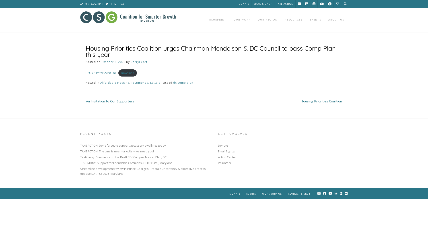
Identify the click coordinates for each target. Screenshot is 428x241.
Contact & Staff (299, 193)
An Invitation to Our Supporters (110, 101)
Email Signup (263, 3)
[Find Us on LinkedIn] (306, 4)
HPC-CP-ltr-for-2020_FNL (101, 73)
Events (251, 193)
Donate (244, 3)
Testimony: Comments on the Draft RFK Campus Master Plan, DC (123, 157)
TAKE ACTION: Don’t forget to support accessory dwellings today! (123, 145)
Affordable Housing (114, 83)
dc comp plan (183, 83)
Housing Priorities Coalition (321, 101)
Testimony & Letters (145, 83)
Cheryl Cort (139, 62)
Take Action (285, 3)
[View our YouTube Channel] (322, 4)
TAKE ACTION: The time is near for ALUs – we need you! (117, 151)
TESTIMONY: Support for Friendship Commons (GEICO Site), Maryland (126, 163)
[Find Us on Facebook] (330, 4)
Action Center (227, 157)
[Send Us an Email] (338, 4)
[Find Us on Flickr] (299, 4)
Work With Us (272, 193)
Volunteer (224, 163)
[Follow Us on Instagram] (314, 4)
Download (127, 73)
